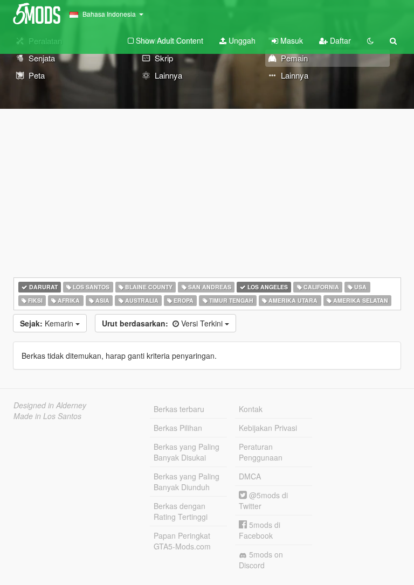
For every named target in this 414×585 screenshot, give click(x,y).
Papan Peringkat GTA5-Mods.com (182, 541)
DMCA (250, 476)
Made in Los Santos (47, 415)
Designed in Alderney (49, 405)
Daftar (339, 40)
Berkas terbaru (179, 408)
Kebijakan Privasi (268, 427)
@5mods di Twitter (263, 500)
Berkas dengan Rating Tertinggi (181, 511)
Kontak (251, 408)
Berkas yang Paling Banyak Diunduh (186, 481)
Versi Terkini (163, 323)
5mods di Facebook (259, 530)
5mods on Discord (261, 559)
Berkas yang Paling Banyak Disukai (186, 452)
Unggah (241, 40)
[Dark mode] (370, 40)
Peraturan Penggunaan (260, 452)
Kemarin (47, 323)
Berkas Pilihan (178, 427)
